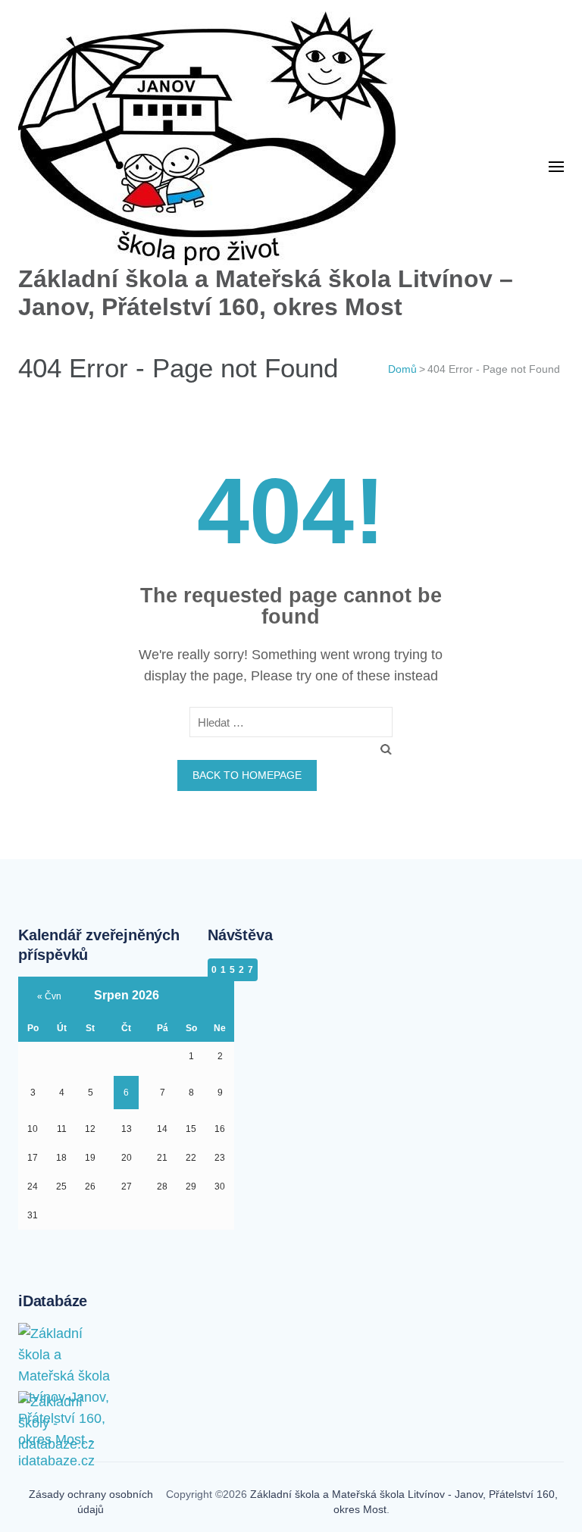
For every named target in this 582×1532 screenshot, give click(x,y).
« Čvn (49, 996)
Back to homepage (247, 775)
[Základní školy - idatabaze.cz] (67, 1406)
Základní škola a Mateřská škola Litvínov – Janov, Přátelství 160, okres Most (265, 292)
